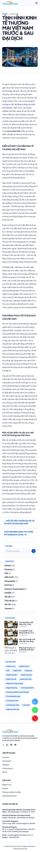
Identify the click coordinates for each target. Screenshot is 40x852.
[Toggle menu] (36, 3)
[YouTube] (15, 745)
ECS (8, 670)
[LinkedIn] (7, 745)
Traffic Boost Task (12, 700)
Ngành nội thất (11, 679)
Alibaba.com (11, 666)
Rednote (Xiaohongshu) (14, 589)
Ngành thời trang (26, 679)
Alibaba (7, 565)
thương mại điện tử (28, 688)
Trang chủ (5, 757)
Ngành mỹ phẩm (12, 675)
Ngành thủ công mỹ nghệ (15, 683)
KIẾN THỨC (9, 577)
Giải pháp (5, 765)
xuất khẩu (26, 705)
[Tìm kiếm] (34, 551)
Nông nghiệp (9, 581)
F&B (6, 573)
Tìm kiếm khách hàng (13, 696)
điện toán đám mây (13, 709)
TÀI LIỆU (7, 597)
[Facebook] (3, 745)
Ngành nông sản (27, 675)
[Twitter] (11, 745)
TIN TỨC (5, 14)
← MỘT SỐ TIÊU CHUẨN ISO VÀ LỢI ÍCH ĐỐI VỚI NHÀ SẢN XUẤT (19, 522)
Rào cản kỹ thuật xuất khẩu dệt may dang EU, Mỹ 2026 (27, 640)
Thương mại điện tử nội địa (11, 792)
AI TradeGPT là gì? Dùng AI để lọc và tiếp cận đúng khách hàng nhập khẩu (27, 632)
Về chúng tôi (6, 761)
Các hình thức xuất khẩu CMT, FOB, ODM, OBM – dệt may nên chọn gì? (26, 623)
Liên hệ (4, 772)
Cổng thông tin (7, 768)
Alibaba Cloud (24, 666)
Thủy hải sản (9, 600)
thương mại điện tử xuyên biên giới (18, 692)
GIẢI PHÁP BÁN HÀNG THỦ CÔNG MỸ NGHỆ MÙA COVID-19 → (18, 533)
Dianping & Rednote (9, 796)
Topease (8, 608)
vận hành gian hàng (13, 705)
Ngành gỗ (29, 670)
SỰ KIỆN (7, 593)
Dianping (8, 569)
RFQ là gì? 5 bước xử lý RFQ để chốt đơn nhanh (26, 649)
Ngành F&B (17, 670)
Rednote (8, 585)
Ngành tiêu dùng (12, 688)
